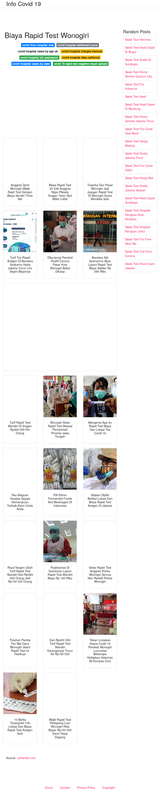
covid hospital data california (81, 57)
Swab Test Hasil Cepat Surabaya (140, 200)
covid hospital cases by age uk (38, 51)
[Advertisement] (60, 103)
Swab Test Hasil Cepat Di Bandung (140, 106)
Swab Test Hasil (135, 96)
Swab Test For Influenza (134, 86)
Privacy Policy (86, 787)
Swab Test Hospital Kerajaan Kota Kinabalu (137, 214)
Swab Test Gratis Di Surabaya (138, 62)
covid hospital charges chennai (82, 51)
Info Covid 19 (23, 3)
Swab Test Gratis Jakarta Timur (136, 155)
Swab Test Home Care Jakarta (140, 266)
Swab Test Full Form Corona (138, 253)
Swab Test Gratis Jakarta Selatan (136, 188)
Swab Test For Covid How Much (138, 131)
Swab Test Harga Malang (136, 143)
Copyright (108, 787)
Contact (65, 787)
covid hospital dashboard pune (78, 45)
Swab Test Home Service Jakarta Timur (139, 118)
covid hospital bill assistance (39, 57)
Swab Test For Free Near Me (138, 241)
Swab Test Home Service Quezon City (138, 74)
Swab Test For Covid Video (138, 168)
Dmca (49, 787)
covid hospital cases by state (31, 64)
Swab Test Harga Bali (139, 178)
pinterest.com (27, 758)
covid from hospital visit (38, 45)
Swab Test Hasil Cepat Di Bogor (140, 49)
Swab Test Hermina (138, 39)
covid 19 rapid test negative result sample (81, 64)
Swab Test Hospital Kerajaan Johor (137, 229)
